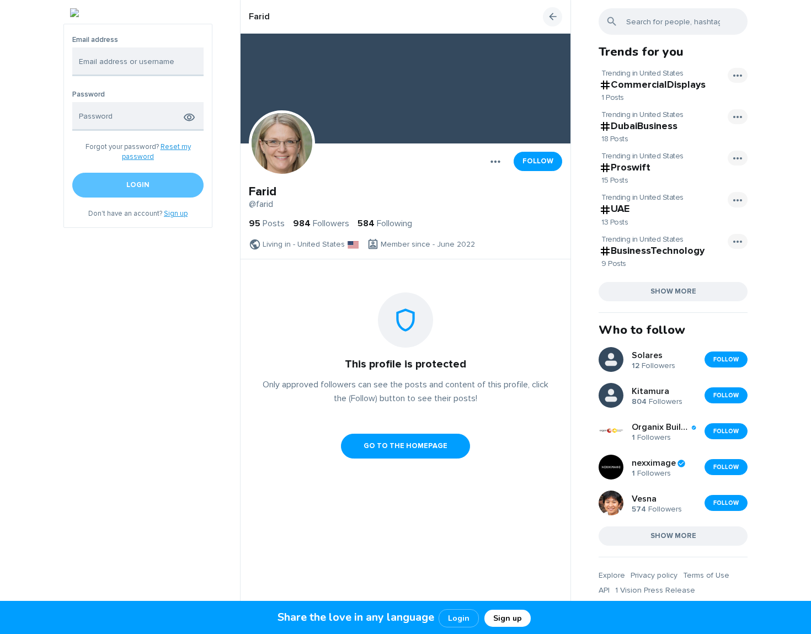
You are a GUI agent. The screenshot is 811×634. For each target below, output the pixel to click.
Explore (612, 575)
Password (88, 94)
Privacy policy (654, 575)
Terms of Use (706, 575)
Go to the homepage (405, 445)
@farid (261, 204)
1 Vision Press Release (655, 590)
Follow (537, 161)
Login (458, 618)
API (604, 590)
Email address (95, 40)
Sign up (176, 213)
